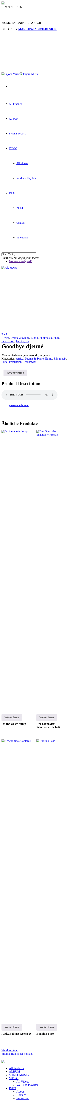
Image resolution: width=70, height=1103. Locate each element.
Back (4, 334)
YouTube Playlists (26, 178)
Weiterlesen (11, 717)
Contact (20, 222)
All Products (15, 104)
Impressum (22, 237)
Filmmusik (45, 337)
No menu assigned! (20, 261)
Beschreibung (15, 372)
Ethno (34, 337)
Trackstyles (22, 341)
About (19, 208)
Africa (5, 337)
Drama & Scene (19, 337)
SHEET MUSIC (17, 133)
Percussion (7, 341)
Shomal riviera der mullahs (17, 1053)
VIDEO (13, 148)
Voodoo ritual (9, 1050)
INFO (12, 193)
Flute (56, 337)
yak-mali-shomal (19, 405)
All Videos (22, 163)
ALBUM (13, 118)
